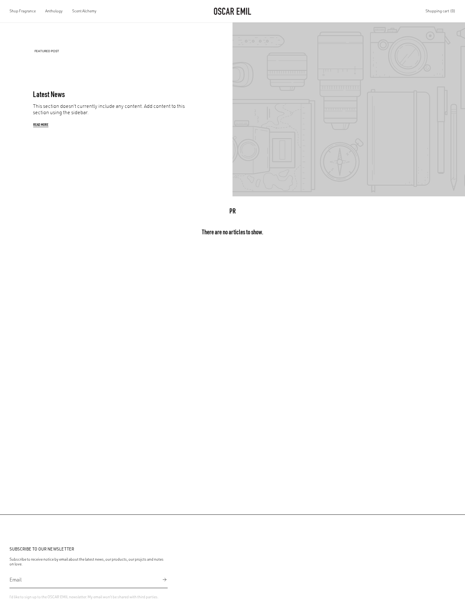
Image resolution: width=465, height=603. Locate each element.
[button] (22, 11)
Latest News (49, 94)
